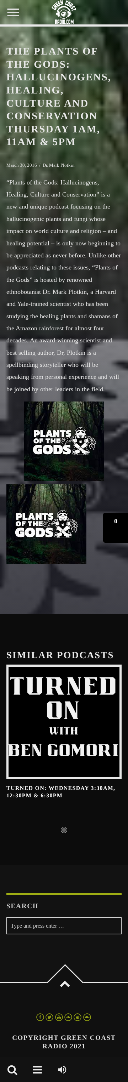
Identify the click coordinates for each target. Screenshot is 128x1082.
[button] (115, 528)
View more (64, 722)
